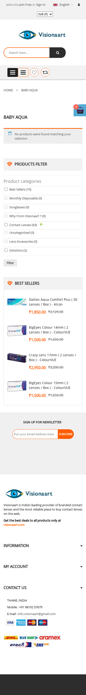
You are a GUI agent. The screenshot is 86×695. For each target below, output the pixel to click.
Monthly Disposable (25, 198)
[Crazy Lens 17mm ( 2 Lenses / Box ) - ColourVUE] (17, 358)
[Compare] (45, 72)
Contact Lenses (23, 225)
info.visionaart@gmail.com (37, 614)
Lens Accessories (23, 241)
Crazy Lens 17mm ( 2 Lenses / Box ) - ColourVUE (52, 357)
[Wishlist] (34, 72)
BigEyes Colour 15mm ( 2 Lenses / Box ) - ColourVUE (49, 385)
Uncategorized (21, 232)
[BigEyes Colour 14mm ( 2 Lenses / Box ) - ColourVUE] (17, 330)
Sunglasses (19, 207)
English (64, 4)
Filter (10, 263)
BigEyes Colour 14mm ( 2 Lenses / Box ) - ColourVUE (49, 329)
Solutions (18, 250)
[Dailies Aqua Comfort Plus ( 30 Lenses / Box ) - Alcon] (17, 303)
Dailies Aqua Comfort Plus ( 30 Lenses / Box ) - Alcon (53, 302)
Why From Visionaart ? (27, 216)
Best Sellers (20, 189)
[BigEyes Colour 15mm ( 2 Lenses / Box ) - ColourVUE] (17, 386)
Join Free (25, 4)
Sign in (40, 4)
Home (8, 90)
